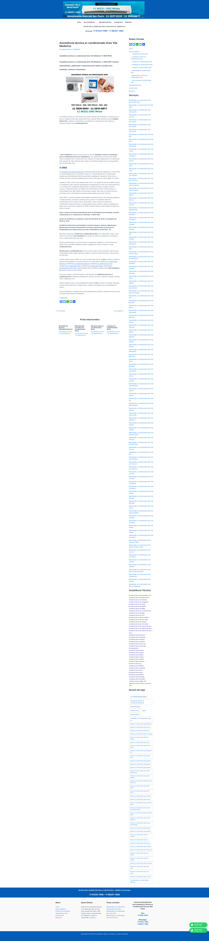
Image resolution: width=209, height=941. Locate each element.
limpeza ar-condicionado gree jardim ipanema (140, 776)
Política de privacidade (63, 911)
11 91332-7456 (100, 31)
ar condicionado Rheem (95, 266)
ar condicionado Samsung (81, 264)
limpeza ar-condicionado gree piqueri (140, 828)
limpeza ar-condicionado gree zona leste (141, 863)
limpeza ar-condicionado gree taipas (140, 843)
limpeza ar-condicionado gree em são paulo (140, 746)
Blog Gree (128, 22)
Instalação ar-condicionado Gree (142, 64)
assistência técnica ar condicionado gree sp (137, 702)
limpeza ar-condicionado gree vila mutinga (139, 858)
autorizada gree (135, 706)
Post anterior (60, 311)
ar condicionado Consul (104, 264)
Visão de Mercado (122, 934)
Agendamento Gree (105, 22)
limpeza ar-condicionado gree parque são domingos (140, 823)
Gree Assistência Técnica (65, 331)
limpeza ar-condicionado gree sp (139, 839)
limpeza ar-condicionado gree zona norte (139, 867)
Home (79, 22)
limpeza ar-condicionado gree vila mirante (139, 853)
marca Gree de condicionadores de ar (72, 172)
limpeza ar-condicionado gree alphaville (140, 723)
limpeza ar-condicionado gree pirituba (140, 831)
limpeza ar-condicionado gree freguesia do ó (140, 751)
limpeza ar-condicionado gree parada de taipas (141, 803)
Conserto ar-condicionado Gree (142, 61)
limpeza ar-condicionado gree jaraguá (140, 767)
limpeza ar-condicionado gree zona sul (140, 876)
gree (143, 710)
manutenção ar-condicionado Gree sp (139, 881)
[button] (95, 22)
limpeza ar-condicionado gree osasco (140, 799)
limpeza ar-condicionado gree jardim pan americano (141, 781)
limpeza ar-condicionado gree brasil (139, 730)
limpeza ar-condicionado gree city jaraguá (139, 738)
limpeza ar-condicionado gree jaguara (140, 760)
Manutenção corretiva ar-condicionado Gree (80, 328)
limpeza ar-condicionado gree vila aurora (141, 849)
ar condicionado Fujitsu (73, 266)
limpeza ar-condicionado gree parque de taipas (141, 813)
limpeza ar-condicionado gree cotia (139, 742)
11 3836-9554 (143, 915)
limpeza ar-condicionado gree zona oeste (139, 872)
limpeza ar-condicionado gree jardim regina (140, 786)
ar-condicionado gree (138, 697)
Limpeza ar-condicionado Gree (112, 327)
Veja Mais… (92, 917)
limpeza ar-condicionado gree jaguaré (140, 764)
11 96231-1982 (116, 31)
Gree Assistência (89, 22)
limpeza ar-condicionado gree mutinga (140, 796)
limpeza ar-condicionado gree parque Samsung (140, 818)
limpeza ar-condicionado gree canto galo (141, 734)
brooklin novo (134, 710)
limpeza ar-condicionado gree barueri (140, 727)
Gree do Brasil (134, 714)
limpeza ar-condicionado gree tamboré (140, 846)
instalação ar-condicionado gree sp (140, 719)
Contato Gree (118, 22)
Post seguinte (119, 311)
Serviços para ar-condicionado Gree (97, 327)
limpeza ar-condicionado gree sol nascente (139, 835)
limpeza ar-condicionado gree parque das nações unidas (140, 808)
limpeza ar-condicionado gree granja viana (140, 756)
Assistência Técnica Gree (140, 54)
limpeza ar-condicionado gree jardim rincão (140, 791)
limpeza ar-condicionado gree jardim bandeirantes (140, 771)
